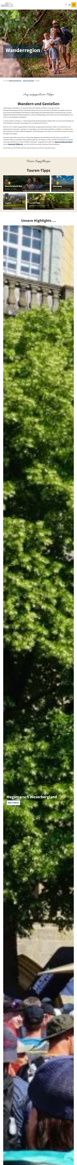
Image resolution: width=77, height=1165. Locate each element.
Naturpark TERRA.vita (15, 144)
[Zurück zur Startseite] (7, 4)
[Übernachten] (73, 4)
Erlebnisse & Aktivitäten (28, 80)
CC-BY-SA (74, 76)
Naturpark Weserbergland (63, 142)
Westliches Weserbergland (15, 80)
